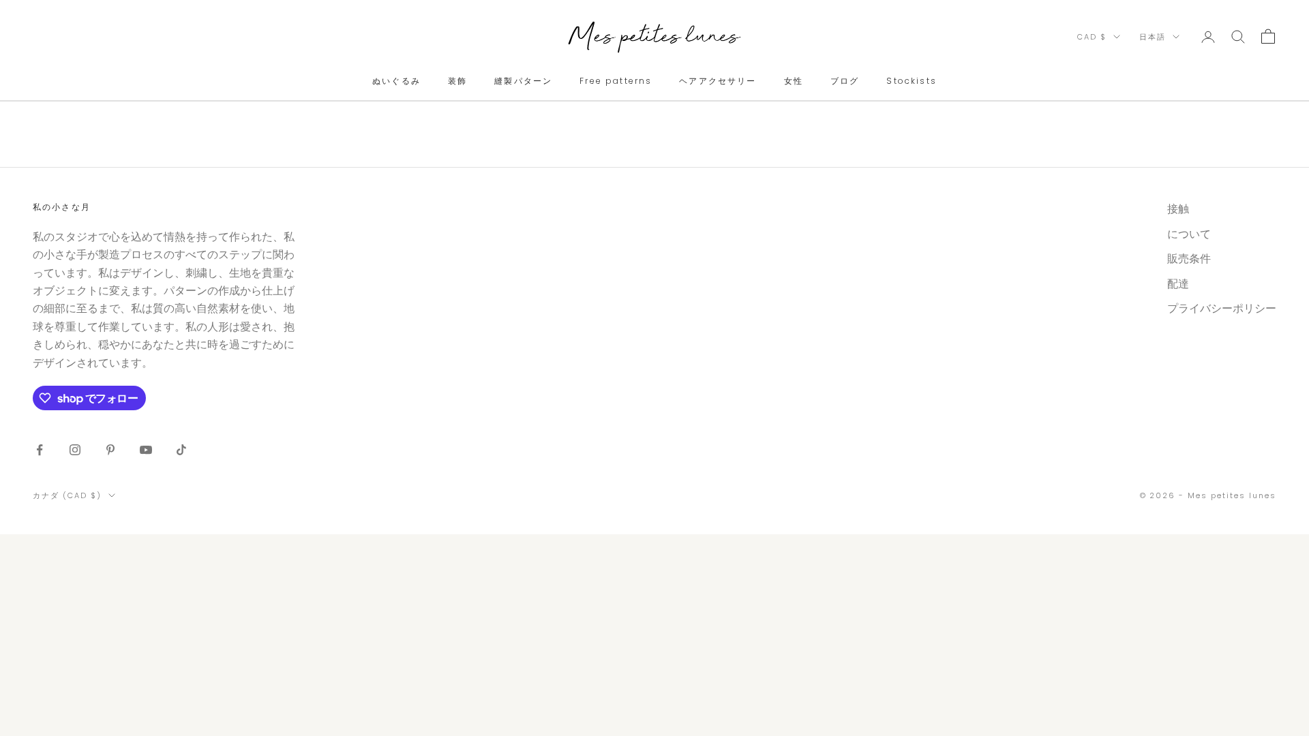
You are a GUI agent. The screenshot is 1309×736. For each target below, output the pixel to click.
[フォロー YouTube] (146, 450)
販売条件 (1189, 258)
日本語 (1152, 36)
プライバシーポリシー (1221, 308)
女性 (793, 81)
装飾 (457, 81)
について (1189, 234)
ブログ (844, 81)
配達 (1178, 284)
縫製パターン (523, 81)
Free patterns (616, 81)
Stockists (911, 81)
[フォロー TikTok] (181, 450)
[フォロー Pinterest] (110, 450)
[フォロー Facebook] (39, 450)
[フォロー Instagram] (75, 450)
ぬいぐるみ (396, 81)
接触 (1178, 209)
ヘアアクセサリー (717, 81)
